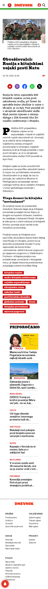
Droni (32, 301)
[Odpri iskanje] (43, 5)
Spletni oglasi (35, 517)
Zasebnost (10, 579)
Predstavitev (11, 517)
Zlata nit (32, 542)
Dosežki (9, 523)
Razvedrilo (10, 545)
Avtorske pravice (13, 574)
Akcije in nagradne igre (15, 565)
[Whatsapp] (32, 86)
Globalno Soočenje (14, 301)
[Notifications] (5, 584)
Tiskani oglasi (35, 520)
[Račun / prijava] (40, 5)
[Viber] (17, 86)
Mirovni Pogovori (14, 311)
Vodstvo (9, 520)
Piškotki (9, 571)
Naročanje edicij (12, 548)
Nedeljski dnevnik (13, 542)
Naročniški (10, 562)
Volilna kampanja (12, 576)
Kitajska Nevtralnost (16, 306)
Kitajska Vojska (13, 272)
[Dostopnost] (9, 5)
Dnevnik (9, 539)
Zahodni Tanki (12, 292)
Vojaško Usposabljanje (17, 282)
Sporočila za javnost (14, 526)
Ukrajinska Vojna (14, 287)
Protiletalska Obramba (17, 297)
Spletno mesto (12, 568)
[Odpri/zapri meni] (6, 5)
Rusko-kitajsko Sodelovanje (20, 277)
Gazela (32, 539)
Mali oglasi (33, 526)
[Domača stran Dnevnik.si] (23, 5)
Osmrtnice (33, 523)
